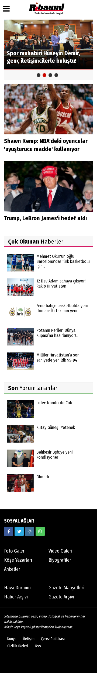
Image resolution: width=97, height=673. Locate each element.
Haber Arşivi (16, 597)
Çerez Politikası (53, 639)
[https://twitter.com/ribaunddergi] (19, 531)
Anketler (12, 569)
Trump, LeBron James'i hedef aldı (45, 218)
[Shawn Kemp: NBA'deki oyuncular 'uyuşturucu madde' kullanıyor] (48, 109)
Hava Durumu (17, 588)
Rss (38, 646)
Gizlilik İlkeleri (17, 646)
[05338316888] (40, 531)
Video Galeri (60, 551)
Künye (11, 639)
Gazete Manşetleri (66, 588)
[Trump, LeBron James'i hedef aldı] (48, 186)
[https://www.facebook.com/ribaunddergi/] (8, 531)
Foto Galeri (15, 551)
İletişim (28, 639)
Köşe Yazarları (18, 560)
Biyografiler (59, 560)
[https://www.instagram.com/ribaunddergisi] (29, 531)
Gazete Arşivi (61, 597)
